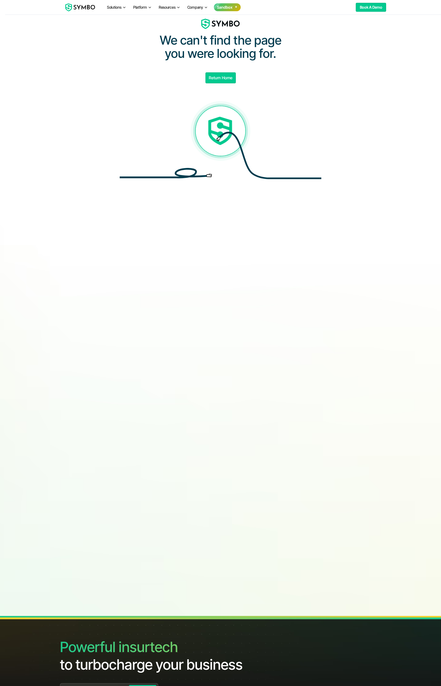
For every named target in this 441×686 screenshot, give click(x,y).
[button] (116, 7)
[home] (80, 7)
